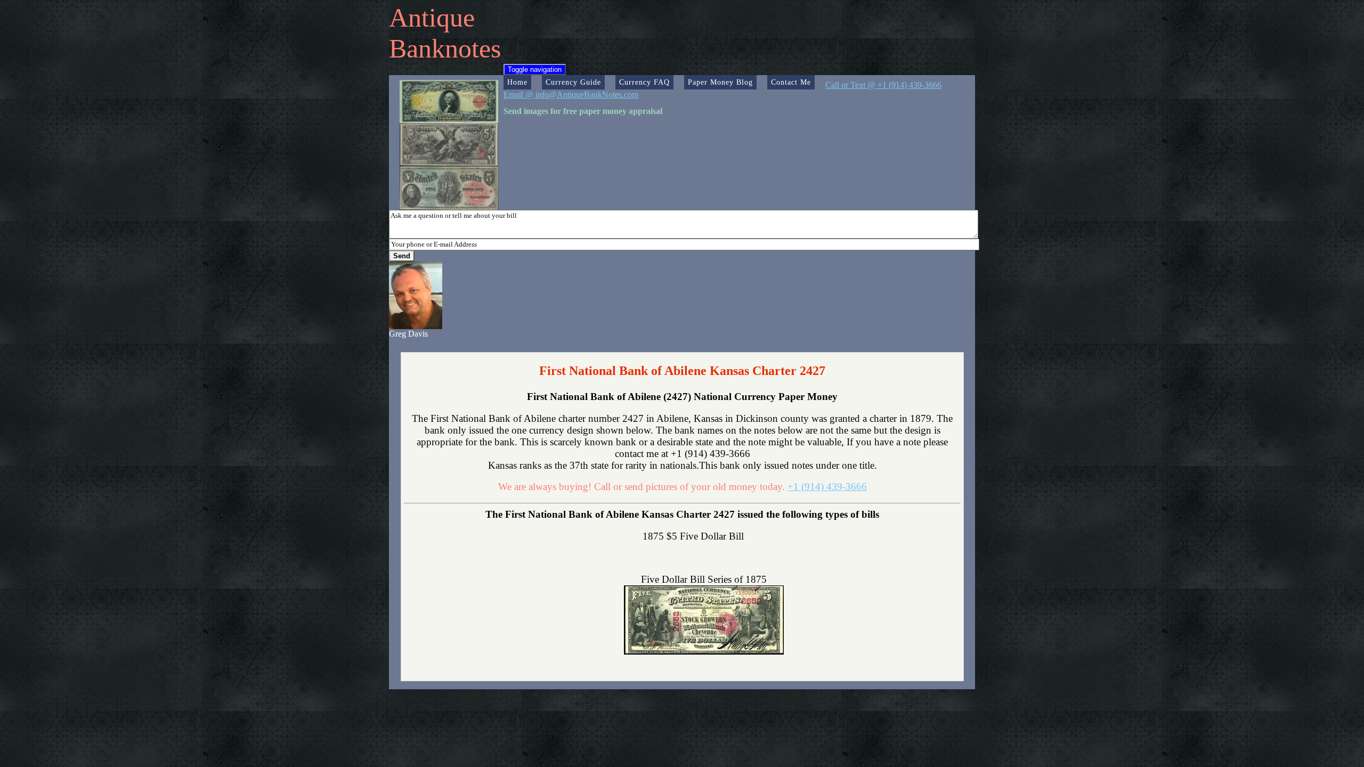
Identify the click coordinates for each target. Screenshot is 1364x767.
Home (517, 82)
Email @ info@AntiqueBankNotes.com (571, 94)
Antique (432, 17)
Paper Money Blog (720, 82)
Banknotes (445, 48)
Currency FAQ (644, 82)
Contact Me (791, 82)
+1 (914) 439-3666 (827, 486)
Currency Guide (573, 82)
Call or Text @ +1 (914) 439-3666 (883, 84)
